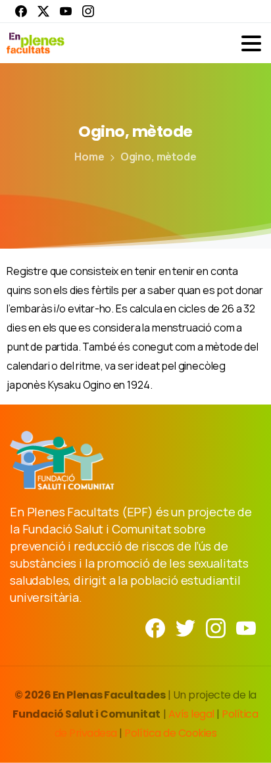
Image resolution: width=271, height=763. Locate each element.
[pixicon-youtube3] (246, 627)
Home (89, 156)
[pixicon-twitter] (185, 627)
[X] (43, 11)
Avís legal (191, 714)
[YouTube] (66, 11)
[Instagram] (88, 11)
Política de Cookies (170, 733)
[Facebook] (21, 11)
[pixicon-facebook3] (155, 627)
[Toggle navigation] (251, 43)
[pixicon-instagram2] (216, 627)
